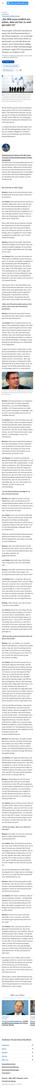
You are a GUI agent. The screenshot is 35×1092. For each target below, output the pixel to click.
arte (26, 1078)
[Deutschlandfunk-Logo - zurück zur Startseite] (17, 3)
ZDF (15, 1078)
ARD (10, 1078)
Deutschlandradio (8, 1064)
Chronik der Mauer (9, 1081)
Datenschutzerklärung (10, 1067)
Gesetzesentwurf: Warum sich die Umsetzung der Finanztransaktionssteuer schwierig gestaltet (17, 157)
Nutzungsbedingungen (10, 1070)
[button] (3, 3)
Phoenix (20, 1078)
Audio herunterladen (11, 66)
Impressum (6, 1073)
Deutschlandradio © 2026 (11, 1084)
